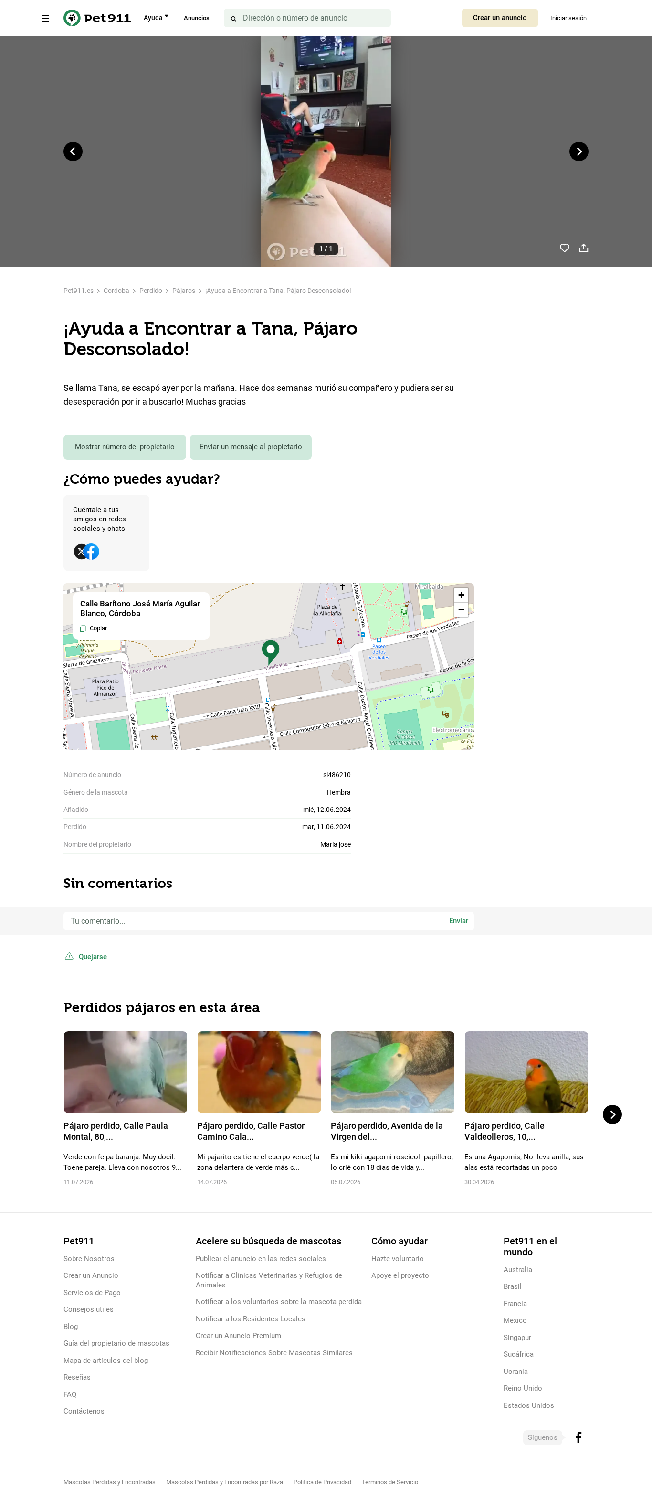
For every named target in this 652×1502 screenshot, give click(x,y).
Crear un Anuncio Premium (238, 1335)
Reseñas (77, 1377)
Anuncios (197, 18)
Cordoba (116, 290)
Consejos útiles (88, 1309)
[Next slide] (579, 151)
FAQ (69, 1394)
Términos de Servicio (390, 1482)
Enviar (458, 921)
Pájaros (183, 290)
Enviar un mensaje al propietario (251, 447)
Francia (515, 1303)
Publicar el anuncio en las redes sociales (261, 1258)
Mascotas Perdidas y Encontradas (109, 1482)
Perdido (150, 290)
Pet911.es (78, 290)
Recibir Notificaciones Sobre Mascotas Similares (274, 1353)
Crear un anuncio (500, 17)
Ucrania (516, 1371)
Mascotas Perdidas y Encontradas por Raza (224, 1482)
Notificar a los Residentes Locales (250, 1319)
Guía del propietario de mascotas (116, 1343)
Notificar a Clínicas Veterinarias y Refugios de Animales (269, 1280)
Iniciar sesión (568, 18)
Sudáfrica (519, 1354)
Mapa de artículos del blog (105, 1360)
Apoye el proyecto (400, 1275)
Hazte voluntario (397, 1258)
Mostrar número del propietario (125, 447)
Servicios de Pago (92, 1292)
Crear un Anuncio (90, 1275)
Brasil (513, 1286)
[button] (271, 653)
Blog (70, 1326)
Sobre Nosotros (89, 1258)
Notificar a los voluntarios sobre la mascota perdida (279, 1301)
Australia (518, 1269)
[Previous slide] (73, 151)
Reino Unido (523, 1388)
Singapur (517, 1337)
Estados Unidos (529, 1405)
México (515, 1320)
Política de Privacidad (322, 1482)
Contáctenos (84, 1411)
